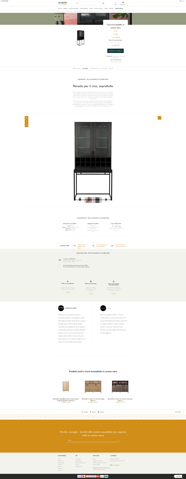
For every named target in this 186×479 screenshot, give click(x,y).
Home (59, 11)
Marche (111, 8)
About (111, 68)
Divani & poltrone (74, 8)
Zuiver (64, 11)
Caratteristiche (94, 68)
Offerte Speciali (119, 8)
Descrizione (76, 68)
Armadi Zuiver (93, 228)
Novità (60, 8)
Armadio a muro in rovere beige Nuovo (93, 399)
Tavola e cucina (98, 8)
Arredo (65, 8)
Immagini (85, 68)
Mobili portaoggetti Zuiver (79, 11)
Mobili (91, 8)
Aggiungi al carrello (115, 51)
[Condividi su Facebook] (26, 121)
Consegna (104, 68)
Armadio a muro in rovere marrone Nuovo (120, 399)
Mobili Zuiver (69, 11)
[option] (93, 161)
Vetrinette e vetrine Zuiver (93, 230)
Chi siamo (67, 292)
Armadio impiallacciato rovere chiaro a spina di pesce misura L (66, 399)
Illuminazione (84, 8)
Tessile (106, 8)
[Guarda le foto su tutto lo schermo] (159, 118)
